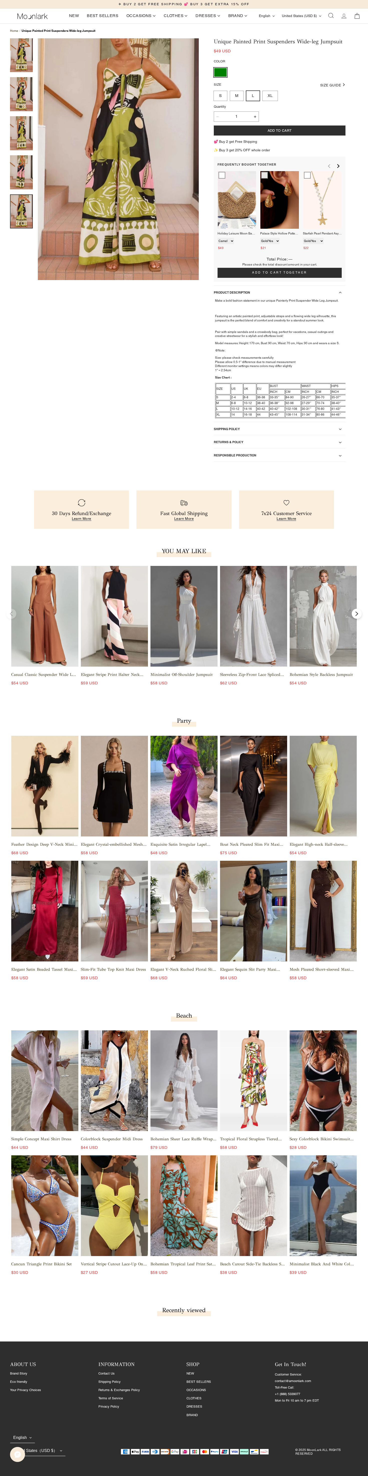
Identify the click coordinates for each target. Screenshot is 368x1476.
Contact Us (106, 1373)
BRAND (192, 1415)
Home (14, 31)
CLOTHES (194, 1398)
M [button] (236, 95)
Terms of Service (110, 1398)
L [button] (253, 95)
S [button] (220, 95)
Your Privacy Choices (25, 1390)
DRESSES (194, 1406)
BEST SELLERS (199, 1382)
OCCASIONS (196, 1390)
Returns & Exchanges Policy (119, 1390)
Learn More (81, 519)
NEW (190, 1373)
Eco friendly (18, 1382)
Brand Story (18, 1373)
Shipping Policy (109, 1382)
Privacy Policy (108, 1406)
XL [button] (270, 95)
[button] (330, 16)
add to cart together (279, 272)
